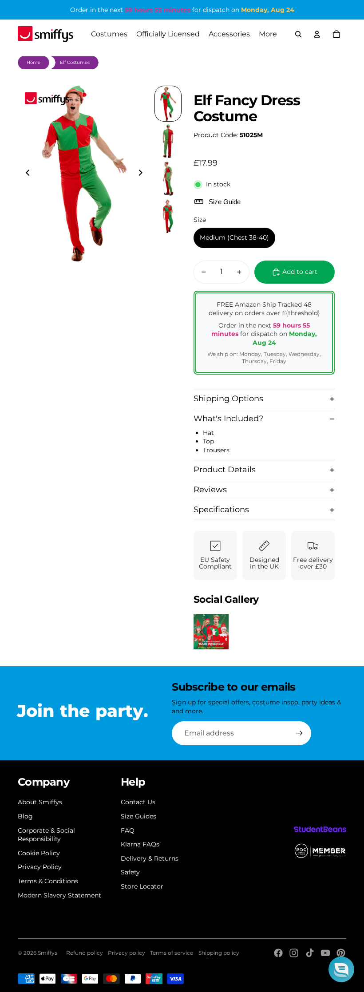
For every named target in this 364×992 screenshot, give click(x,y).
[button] (341, 969)
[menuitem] (267, 34)
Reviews (210, 489)
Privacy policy (126, 952)
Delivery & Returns (149, 858)
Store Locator (142, 886)
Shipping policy (218, 952)
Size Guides (138, 816)
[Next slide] (143, 173)
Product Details (225, 469)
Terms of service (171, 952)
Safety (130, 872)
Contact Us (138, 802)
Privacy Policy (40, 867)
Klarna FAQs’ (141, 844)
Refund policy (84, 952)
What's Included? (228, 418)
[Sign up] (299, 733)
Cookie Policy (39, 853)
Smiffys (47, 952)
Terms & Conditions (48, 881)
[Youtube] (325, 953)
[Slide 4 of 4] (168, 216)
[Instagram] (294, 953)
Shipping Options (228, 398)
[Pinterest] (341, 953)
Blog (25, 816)
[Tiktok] (310, 953)
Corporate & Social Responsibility (46, 834)
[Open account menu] (317, 34)
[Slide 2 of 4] (168, 141)
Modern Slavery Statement (59, 895)
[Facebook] (278, 953)
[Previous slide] (25, 173)
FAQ (128, 830)
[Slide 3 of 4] (168, 179)
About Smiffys (40, 802)
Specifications (221, 509)
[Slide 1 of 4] (168, 104)
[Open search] (298, 34)
